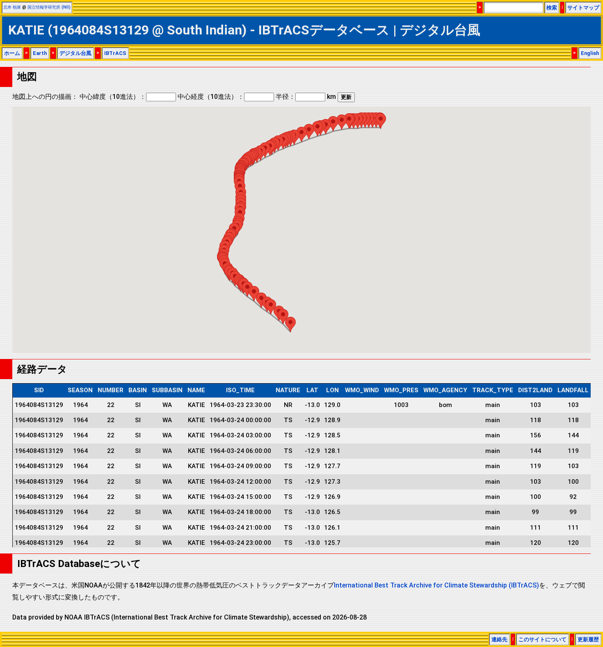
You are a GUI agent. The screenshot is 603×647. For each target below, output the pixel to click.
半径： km (306, 97)
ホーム (12, 53)
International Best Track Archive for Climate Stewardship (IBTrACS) (436, 585)
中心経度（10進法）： (211, 97)
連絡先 (499, 639)
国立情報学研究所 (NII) (49, 7)
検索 (551, 8)
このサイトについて (542, 639)
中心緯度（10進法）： (113, 97)
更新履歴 (588, 639)
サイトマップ (583, 8)
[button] (380, 120)
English (590, 53)
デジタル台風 (75, 53)
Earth (40, 53)
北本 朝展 (12, 7)
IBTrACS (115, 53)
